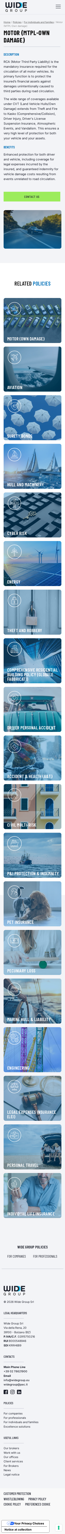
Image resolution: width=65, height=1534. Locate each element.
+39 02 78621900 (15, 1371)
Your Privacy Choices (29, 1523)
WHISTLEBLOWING (14, 1499)
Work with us (12, 1452)
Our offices (11, 1457)
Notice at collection (18, 1529)
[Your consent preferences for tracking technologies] (58, 1527)
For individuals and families (39, 22)
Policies (17, 22)
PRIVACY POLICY (37, 1499)
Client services (13, 1461)
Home (7, 22)
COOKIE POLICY (12, 1504)
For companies (16, 1256)
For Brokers (11, 1466)
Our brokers (11, 1448)
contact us (32, 197)
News (7, 1470)
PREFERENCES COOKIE (37, 1504)
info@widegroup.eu (16, 1380)
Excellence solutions (17, 1426)
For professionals (45, 1256)
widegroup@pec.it (16, 1384)
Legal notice (12, 1474)
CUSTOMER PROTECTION (17, 1494)
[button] (58, 7)
